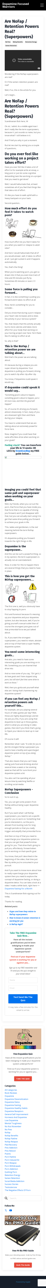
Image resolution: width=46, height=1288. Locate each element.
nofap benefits (18, 42)
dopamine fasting (13, 1105)
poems (8, 1153)
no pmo (7, 42)
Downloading (23, 450)
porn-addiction (11, 1169)
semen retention (11, 45)
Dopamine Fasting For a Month (18, 888)
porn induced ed (12, 1160)
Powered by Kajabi (23, 1282)
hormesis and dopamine (16, 1117)
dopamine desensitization (16, 1099)
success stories (11, 1184)
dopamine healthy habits (16, 1108)
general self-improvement (16, 1114)
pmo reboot (10, 1150)
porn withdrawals (13, 1166)
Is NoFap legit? (16, 924)
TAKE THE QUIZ (23, 1079)
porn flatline (10, 1157)
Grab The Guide (23, 1265)
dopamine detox (12, 1102)
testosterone (11, 1187)
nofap (7, 1132)
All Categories (11, 1090)
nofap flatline (11, 1138)
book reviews (11, 1093)
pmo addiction (11, 1147)
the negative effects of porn (18, 1190)
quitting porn (11, 1172)
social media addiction (14, 1181)
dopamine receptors (14, 1111)
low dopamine (11, 1120)
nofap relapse (11, 1141)
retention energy (31, 42)
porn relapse (11, 1163)
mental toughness (13, 1123)
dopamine (9, 1096)
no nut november (13, 1126)
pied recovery (11, 1144)
